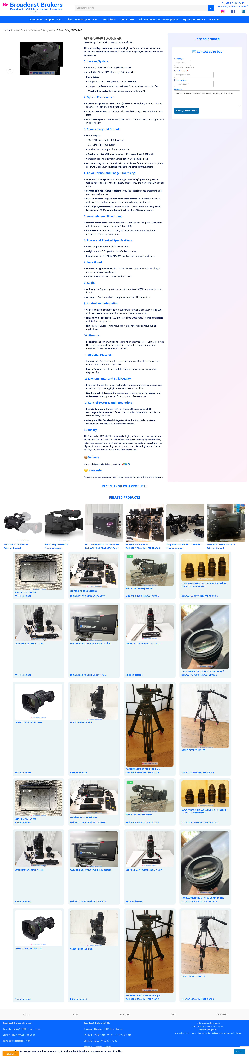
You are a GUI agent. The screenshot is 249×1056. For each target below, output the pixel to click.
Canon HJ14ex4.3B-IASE (81, 722)
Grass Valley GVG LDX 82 (56, 544)
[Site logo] (32, 8)
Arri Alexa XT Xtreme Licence (83, 591)
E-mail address (181, 71)
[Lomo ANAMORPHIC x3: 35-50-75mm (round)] (205, 637)
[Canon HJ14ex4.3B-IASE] (94, 702)
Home (5, 30)
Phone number (180, 80)
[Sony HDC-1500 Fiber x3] (145, 523)
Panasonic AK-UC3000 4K (16, 544)
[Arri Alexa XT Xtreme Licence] (94, 571)
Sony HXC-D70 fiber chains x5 (221, 544)
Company (178, 59)
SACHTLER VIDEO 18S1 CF (193, 750)
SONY (75, 1014)
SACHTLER (124, 1014)
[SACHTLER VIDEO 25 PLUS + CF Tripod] (150, 725)
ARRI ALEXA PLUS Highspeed (139, 588)
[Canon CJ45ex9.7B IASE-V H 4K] (38, 623)
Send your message (186, 110)
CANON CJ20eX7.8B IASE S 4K (28, 722)
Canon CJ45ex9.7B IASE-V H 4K (29, 643)
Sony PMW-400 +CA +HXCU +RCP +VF (183, 544)
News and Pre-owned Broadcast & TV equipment (33, 30)
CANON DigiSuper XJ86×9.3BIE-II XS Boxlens (90, 643)
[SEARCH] (211, 8)
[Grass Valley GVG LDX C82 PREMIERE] (104, 523)
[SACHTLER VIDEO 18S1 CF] (205, 716)
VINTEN (26, 1014)
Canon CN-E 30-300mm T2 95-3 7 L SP (144, 643)
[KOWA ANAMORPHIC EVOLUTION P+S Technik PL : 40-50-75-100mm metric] (205, 567)
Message (178, 89)
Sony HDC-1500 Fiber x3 (137, 544)
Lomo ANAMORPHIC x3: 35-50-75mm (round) (202, 671)
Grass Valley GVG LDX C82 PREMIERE (102, 544)
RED (173, 1014)
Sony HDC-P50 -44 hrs (25, 592)
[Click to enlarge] (10, 70)
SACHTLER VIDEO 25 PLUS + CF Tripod (143, 769)
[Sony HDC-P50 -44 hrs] (38, 572)
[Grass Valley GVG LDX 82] (64, 523)
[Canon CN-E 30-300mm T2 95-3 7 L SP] (150, 623)
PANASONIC (222, 1014)
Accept (239, 1051)
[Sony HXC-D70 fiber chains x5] (226, 523)
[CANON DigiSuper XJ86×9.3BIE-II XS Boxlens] (94, 623)
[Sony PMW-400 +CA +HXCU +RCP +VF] (185, 523)
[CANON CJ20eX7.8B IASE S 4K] (38, 702)
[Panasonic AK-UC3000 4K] (23, 523)
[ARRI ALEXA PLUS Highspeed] (150, 570)
